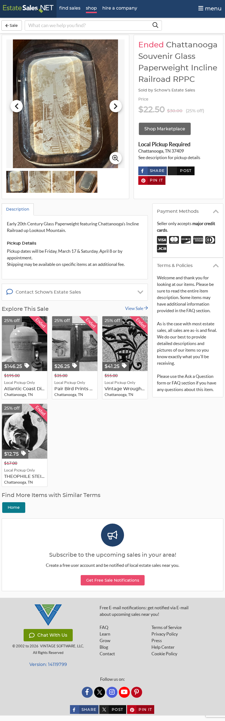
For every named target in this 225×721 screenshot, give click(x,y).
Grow (105, 640)
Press (156, 640)
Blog (104, 647)
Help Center (163, 647)
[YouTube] (124, 692)
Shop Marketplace (164, 128)
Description (17, 209)
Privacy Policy (164, 633)
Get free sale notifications (112, 580)
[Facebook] (87, 692)
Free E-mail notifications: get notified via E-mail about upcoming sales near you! (144, 611)
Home (14, 507)
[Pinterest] (136, 692)
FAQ (104, 627)
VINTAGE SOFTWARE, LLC (61, 646)
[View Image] (17, 182)
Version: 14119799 (48, 664)
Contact (107, 653)
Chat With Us (52, 635)
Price (143, 99)
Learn (105, 633)
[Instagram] (111, 692)
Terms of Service (166, 627)
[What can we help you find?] (155, 25)
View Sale (134, 308)
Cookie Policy (164, 653)
